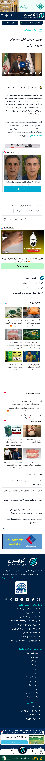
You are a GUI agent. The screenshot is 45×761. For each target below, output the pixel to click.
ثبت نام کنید (14, 742)
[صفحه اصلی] (22, 750)
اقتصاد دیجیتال (36, 135)
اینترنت (38, 206)
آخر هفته (35, 689)
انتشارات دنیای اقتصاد (29, 637)
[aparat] (11, 600)
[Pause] (3, 252)
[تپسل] (4, 152)
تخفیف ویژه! (22, 266)
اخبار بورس (34, 657)
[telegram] (21, 600)
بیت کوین (13, 23)
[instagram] (38, 600)
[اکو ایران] (34, 15)
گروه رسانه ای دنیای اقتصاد (27, 609)
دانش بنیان (19, 211)
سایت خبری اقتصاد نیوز (28, 617)
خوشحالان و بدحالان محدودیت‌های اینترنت (24, 288)
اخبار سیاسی (34, 681)
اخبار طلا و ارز (33, 661)
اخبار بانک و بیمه (32, 677)
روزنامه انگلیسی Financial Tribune (24, 621)
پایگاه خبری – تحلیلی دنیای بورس (24, 629)
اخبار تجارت (34, 665)
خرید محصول (23, 189)
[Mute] (7, 252)
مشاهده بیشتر (9, 528)
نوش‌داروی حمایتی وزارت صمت (28, 283)
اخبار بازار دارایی (32, 673)
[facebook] (16, 600)
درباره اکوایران (32, 715)
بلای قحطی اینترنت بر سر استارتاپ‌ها (26, 293)
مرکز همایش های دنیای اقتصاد (26, 625)
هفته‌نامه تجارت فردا (29, 633)
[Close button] (43, 732)
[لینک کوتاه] (24, 219)
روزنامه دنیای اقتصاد (29, 613)
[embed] (20, 219)
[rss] (6, 600)
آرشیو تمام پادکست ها (30, 697)
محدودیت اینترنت (34, 211)
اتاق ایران (12, 206)
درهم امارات (38, 23)
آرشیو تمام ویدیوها (31, 693)
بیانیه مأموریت (31, 719)
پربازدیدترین (31, 474)
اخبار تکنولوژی (31, 30)
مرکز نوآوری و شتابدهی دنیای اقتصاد (23, 640)
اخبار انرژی (34, 669)
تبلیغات (34, 707)
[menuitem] (16, 219)
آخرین (40, 474)
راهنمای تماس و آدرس (28, 711)
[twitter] (33, 600)
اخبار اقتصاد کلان (32, 653)
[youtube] (27, 600)
